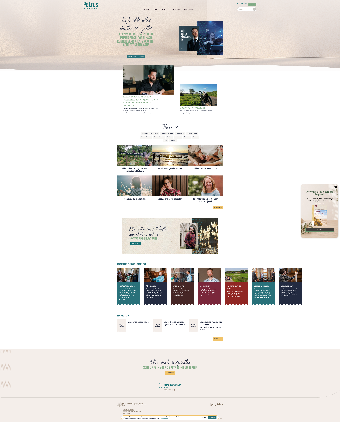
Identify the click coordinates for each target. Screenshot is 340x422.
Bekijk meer (218, 207)
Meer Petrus (189, 9)
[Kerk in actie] (213, 404)
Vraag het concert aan (136, 56)
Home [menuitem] (146, 9)
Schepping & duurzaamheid (150, 133)
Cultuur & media (192, 133)
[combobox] (246, 9)
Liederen (169, 137)
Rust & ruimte (180, 133)
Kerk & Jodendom (159, 137)
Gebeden (177, 137)
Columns (195, 137)
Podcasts (173, 140)
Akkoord (213, 417)
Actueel (154, 9)
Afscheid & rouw (145, 137)
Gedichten (187, 137)
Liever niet (203, 417)
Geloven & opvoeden (167, 133)
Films (165, 140)
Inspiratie (176, 9)
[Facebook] (172, 390)
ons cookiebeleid (163, 418)
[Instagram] (174, 390)
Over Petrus (126, 413)
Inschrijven (252, 4)
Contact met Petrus (128, 409)
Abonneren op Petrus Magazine (132, 411)
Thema (164, 9)
